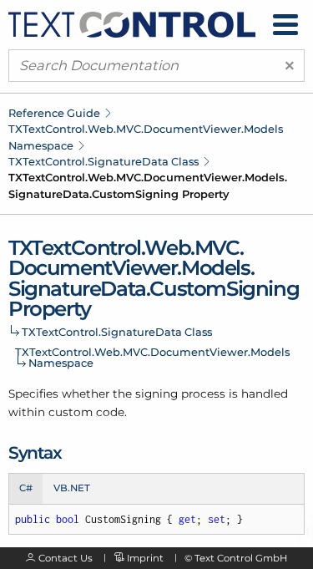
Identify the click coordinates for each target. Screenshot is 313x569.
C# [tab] (26, 488)
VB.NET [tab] (71, 488)
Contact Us (65, 558)
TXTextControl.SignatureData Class (103, 161)
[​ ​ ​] (285, 24)
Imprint (145, 558)
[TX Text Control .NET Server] (131, 23)
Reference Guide (54, 112)
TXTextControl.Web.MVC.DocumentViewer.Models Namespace (152, 357)
